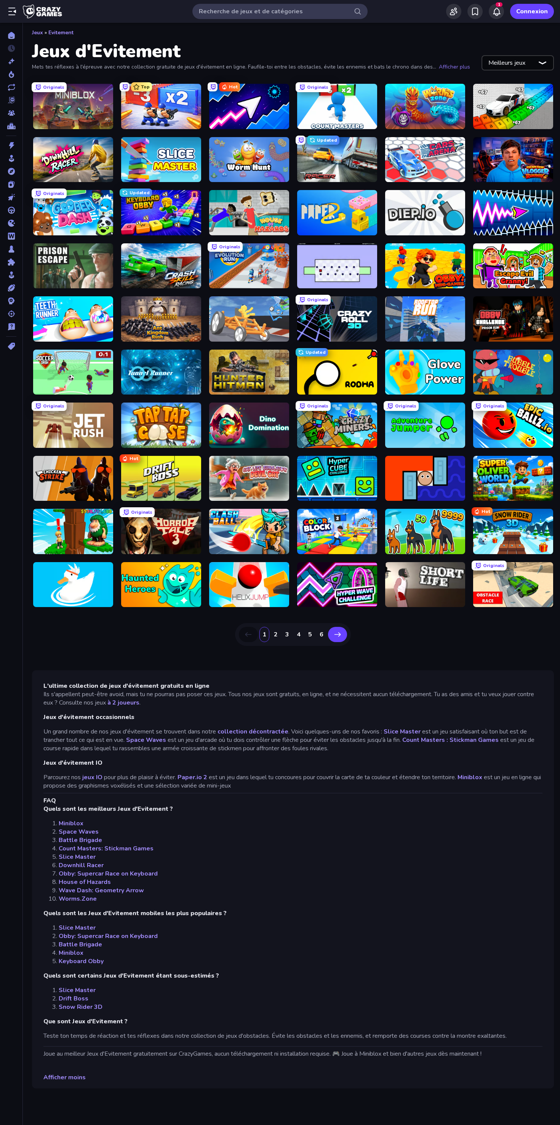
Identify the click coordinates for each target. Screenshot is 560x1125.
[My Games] (475, 11)
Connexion (532, 11)
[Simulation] (11, 274)
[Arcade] (11, 158)
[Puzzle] (11, 262)
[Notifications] (496, 11)
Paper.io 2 (192, 777)
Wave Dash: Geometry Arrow (101, 890)
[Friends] (453, 11)
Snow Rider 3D (80, 1007)
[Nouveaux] (11, 61)
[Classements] (11, 126)
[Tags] (11, 346)
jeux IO (92, 777)
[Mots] (11, 236)
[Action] (11, 145)
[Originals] (11, 100)
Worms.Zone (78, 899)
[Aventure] (11, 171)
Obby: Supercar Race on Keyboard (108, 873)
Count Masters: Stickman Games (106, 848)
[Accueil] (11, 35)
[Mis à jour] (11, 87)
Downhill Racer (81, 865)
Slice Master (402, 731)
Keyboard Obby (81, 961)
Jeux (37, 32)
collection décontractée (253, 731)
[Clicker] (11, 197)
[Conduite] (11, 210)
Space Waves (146, 740)
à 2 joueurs (123, 702)
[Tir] (11, 313)
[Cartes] (11, 184)
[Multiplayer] (11, 113)
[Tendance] (11, 74)
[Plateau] (11, 249)
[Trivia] (11, 326)
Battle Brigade (80, 840)
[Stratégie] (11, 300)
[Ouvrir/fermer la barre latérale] (12, 11)
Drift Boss (73, 998)
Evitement (61, 32)
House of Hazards (85, 882)
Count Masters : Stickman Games (450, 740)
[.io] (11, 223)
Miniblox (470, 777)
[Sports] (11, 287)
